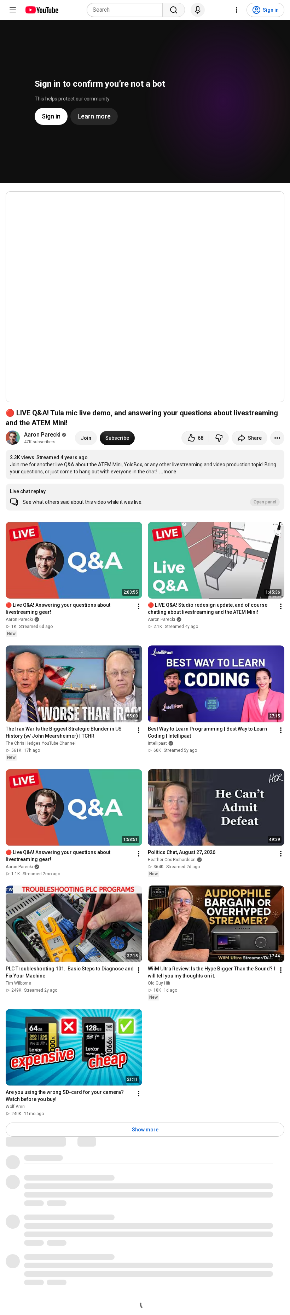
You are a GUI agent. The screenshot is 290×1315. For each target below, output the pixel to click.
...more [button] (167, 471)
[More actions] (277, 438)
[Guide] (12, 10)
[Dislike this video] (219, 438)
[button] (145, 497)
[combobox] (127, 10)
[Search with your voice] (198, 10)
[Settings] (236, 10)
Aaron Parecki (42, 434)
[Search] (173, 10)
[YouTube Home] (41, 10)
